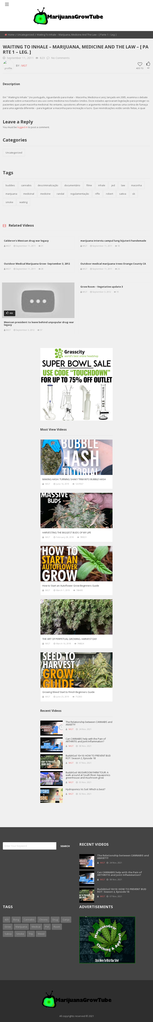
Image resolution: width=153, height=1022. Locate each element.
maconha (136, 185)
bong (16, 919)
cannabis (26, 185)
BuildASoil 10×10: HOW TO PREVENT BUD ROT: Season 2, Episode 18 (88, 757)
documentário (72, 185)
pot (47, 926)
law (123, 185)
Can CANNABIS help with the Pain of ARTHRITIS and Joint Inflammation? (86, 740)
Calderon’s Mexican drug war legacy (26, 240)
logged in (22, 127)
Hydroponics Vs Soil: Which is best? (85, 789)
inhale (101, 185)
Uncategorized (25, 34)
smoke (9, 202)
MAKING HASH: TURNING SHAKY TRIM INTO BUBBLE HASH (74, 479)
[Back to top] (141, 1013)
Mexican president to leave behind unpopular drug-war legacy (39, 323)
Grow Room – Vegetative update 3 (101, 286)
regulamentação (79, 193)
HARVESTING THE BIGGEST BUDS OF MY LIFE (66, 532)
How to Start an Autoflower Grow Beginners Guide (70, 585)
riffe (97, 193)
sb (133, 193)
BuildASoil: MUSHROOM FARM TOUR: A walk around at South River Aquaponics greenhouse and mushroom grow (88, 775)
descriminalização (48, 185)
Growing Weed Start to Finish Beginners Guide (68, 692)
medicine (45, 193)
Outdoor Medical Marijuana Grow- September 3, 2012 (37, 263)
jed (113, 185)
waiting (23, 202)
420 (7, 919)
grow (8, 926)
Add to (139, 68)
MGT (24, 65)
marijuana (11, 193)
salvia (8, 933)
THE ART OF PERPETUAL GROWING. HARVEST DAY (69, 639)
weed (41, 933)
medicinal (28, 193)
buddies (10, 185)
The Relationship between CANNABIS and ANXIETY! (89, 723)
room (57, 926)
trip (31, 933)
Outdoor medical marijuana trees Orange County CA (113, 263)
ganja (66, 919)
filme (89, 185)
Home (11, 34)
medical (36, 926)
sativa (122, 193)
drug (55, 919)
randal (60, 193)
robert (109, 193)
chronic (43, 919)
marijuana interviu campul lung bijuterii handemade (113, 240)
